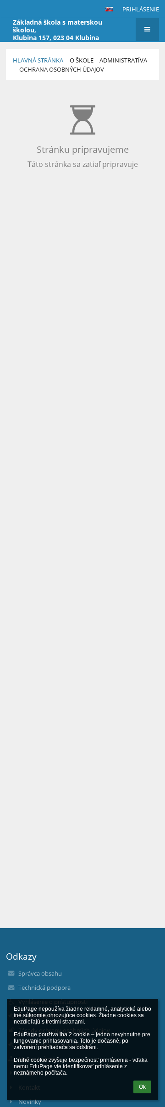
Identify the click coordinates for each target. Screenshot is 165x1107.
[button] (109, 9)
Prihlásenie (140, 9)
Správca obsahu (40, 973)
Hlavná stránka (38, 60)
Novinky (29, 1101)
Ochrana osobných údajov (61, 69)
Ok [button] (142, 1087)
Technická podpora (44, 987)
